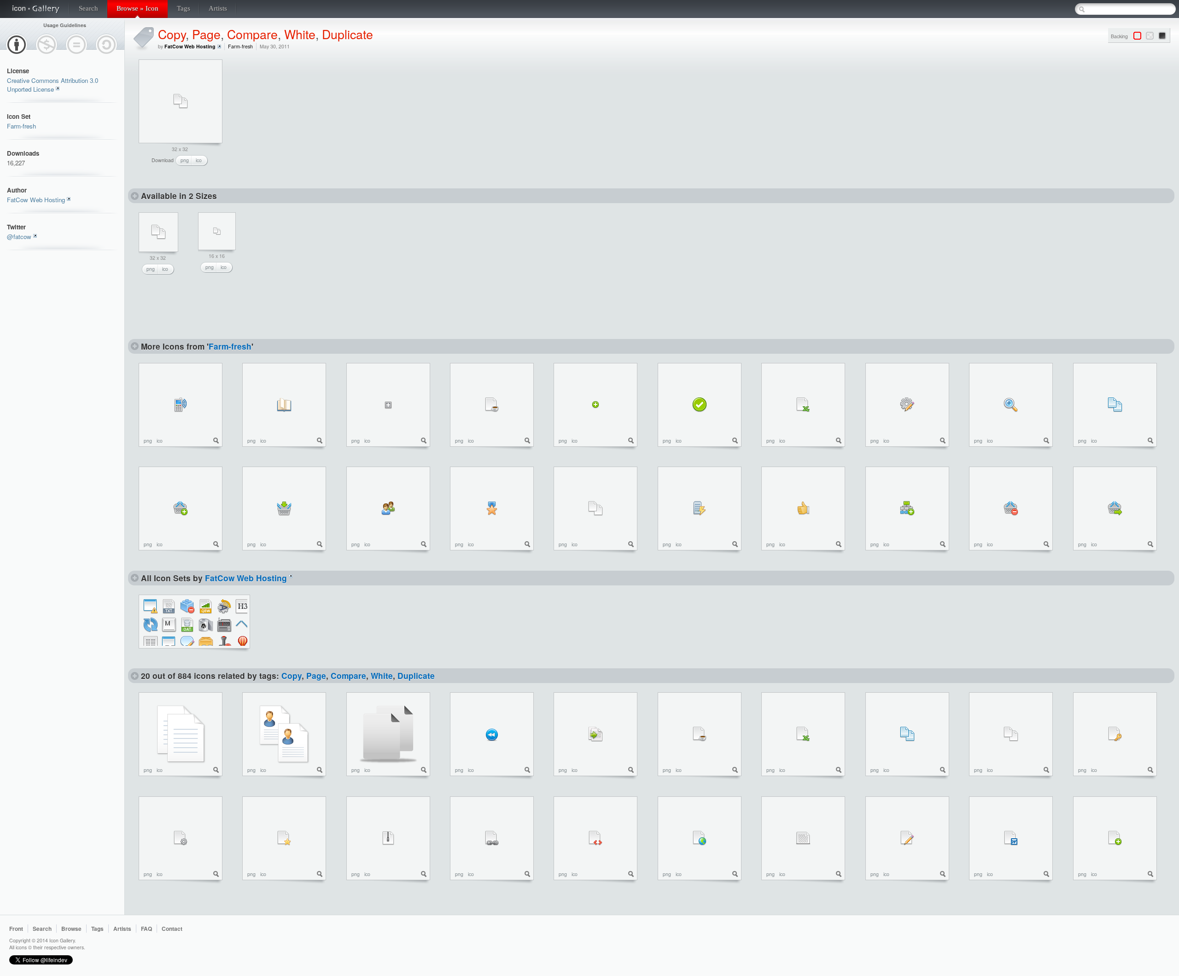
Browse (71, 928)
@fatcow (19, 236)
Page (206, 34)
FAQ (146, 928)
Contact (172, 928)
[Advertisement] (304, 117)
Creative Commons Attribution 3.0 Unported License (52, 85)
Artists (218, 8)
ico (199, 160)
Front (16, 928)
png (185, 160)
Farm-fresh (21, 126)
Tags (183, 8)
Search (88, 8)
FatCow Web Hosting (36, 199)
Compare (252, 34)
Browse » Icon (137, 8)
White (299, 34)
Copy (172, 34)
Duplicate (347, 34)
